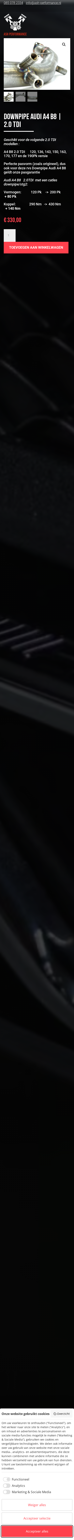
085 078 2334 (13, 3)
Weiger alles (37, 1505)
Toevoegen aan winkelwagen (36, 247)
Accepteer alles (37, 1531)
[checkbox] (15, 1479)
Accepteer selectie (37, 1518)
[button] (63, 44)
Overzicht (63, 1414)
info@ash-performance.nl (43, 3)
